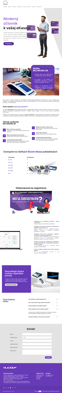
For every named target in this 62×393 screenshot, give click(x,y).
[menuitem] (5, 7)
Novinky (38, 378)
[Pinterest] (15, 388)
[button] (48, 357)
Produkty (38, 377)
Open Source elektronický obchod (52, 391)
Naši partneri (39, 376)
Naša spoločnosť (40, 375)
